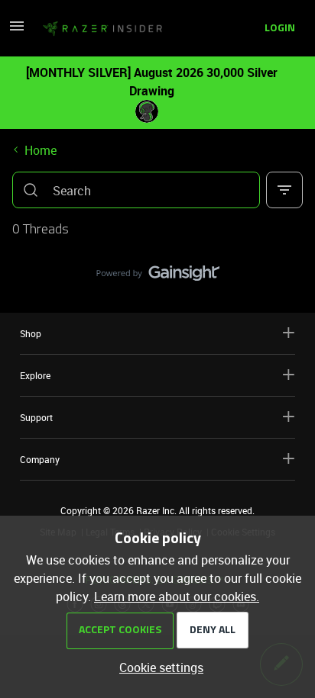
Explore (35, 375)
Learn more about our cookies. (176, 596)
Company (40, 459)
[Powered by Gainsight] (157, 276)
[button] (17, 30)
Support (36, 417)
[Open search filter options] (284, 190)
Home (40, 150)
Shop (30, 333)
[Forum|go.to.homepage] (102, 29)
